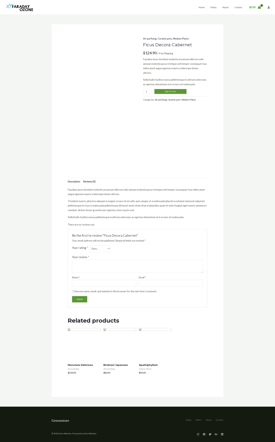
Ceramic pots (165, 38)
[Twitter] (210, 434)
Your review (80, 257)
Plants (213, 7)
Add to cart (170, 91)
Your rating (80, 247)
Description (74, 181)
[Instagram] (198, 434)
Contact (238, 7)
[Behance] (216, 434)
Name (76, 277)
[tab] (74, 181)
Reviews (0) (89, 181)
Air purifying (150, 38)
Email (142, 277)
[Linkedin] (222, 434)
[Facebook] (204, 434)
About (225, 7)
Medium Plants (181, 38)
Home (202, 7)
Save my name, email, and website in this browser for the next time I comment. (115, 291)
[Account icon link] (268, 7)
